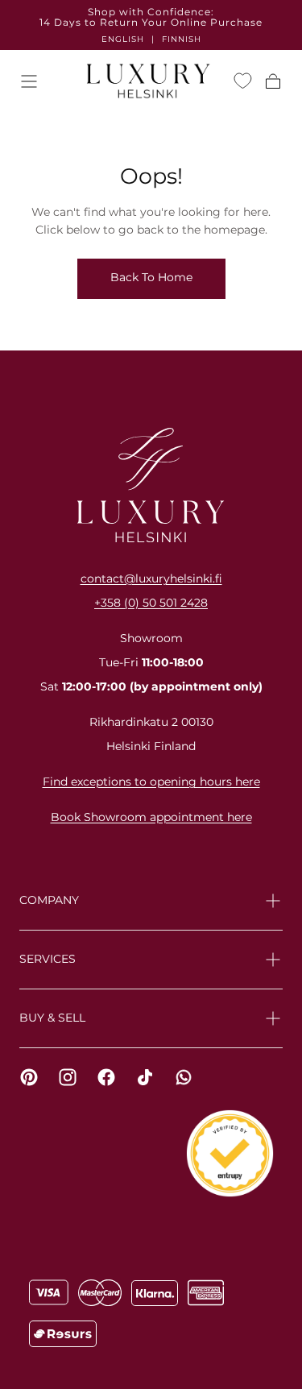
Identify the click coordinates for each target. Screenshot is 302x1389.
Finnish (181, 39)
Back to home (151, 277)
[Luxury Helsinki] (151, 485)
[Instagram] (67, 1077)
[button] (29, 81)
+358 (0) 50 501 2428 (151, 602)
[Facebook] (106, 1077)
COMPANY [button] (49, 900)
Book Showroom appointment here (151, 817)
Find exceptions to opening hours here (151, 781)
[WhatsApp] (183, 1077)
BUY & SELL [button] (52, 1017)
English (122, 39)
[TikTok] (145, 1077)
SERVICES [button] (47, 958)
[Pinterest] (29, 1077)
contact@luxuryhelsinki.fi (151, 578)
